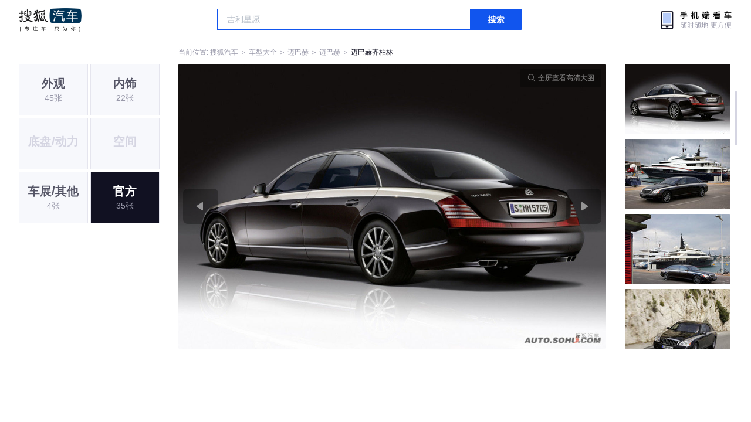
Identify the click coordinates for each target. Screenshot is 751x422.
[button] (285, 206)
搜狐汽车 (50, 20)
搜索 (496, 19)
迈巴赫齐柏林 (372, 52)
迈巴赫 (298, 52)
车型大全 (263, 52)
